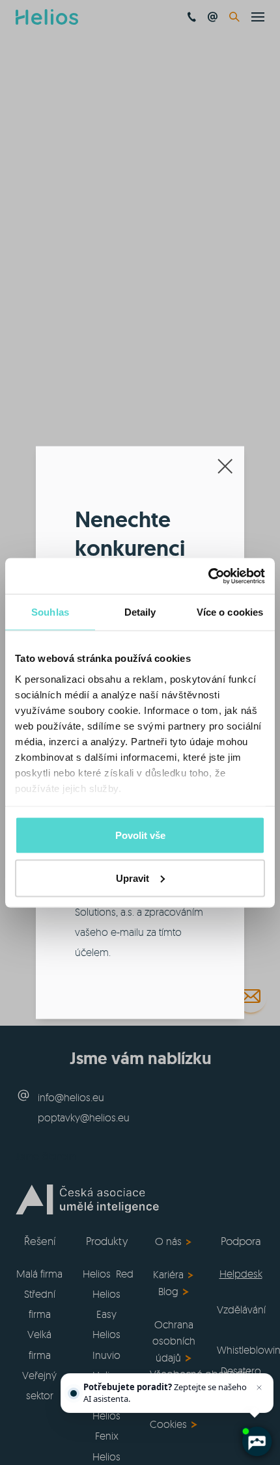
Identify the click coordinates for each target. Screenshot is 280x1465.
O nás (168, 1241)
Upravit (132, 877)
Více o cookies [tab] (230, 612)
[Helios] (47, 17)
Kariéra (168, 1274)
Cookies (168, 1424)
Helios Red (108, 1273)
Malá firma (39, 1273)
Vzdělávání (241, 1309)
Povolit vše (140, 835)
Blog (168, 1291)
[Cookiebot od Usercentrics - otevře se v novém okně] (208, 576)
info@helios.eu (71, 1097)
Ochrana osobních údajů (173, 1341)
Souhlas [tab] (50, 612)
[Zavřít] (259, 1387)
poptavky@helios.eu (84, 1117)
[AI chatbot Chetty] (256, 1441)
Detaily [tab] (140, 612)
